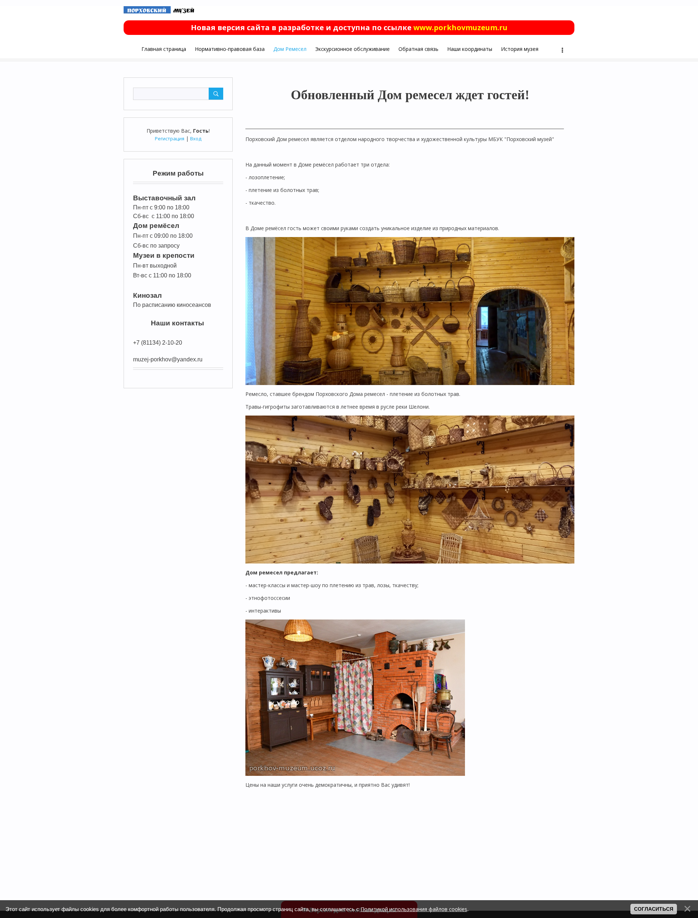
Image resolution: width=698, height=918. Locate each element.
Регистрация (169, 138)
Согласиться (653, 909)
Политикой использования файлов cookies (414, 909)
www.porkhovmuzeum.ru (460, 27)
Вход (195, 138)
